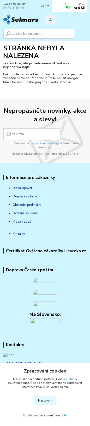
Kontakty (19, 234)
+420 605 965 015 (15, 4)
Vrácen (17, 221)
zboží (27, 221)
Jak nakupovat (22, 188)
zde (64, 415)
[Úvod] (20, 19)
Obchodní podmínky (27, 205)
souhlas (68, 379)
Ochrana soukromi (25, 213)
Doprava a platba (25, 196)
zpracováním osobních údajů (44, 143)
